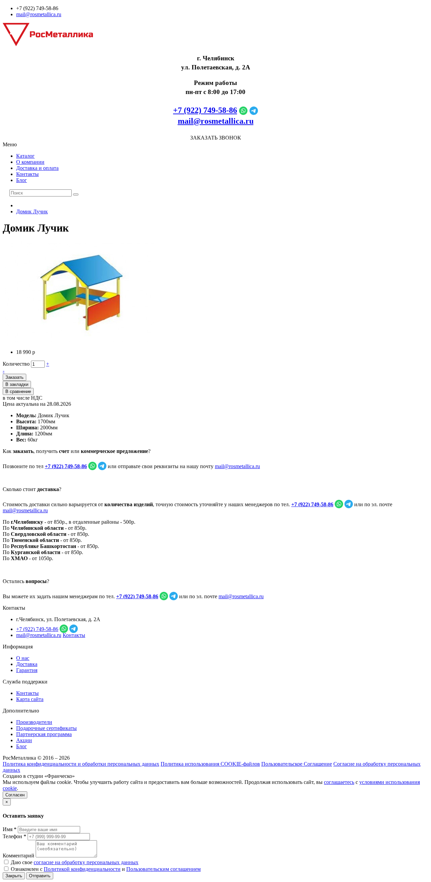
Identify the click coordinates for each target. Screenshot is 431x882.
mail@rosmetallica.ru (38, 14)
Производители (34, 722)
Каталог (25, 156)
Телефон (14, 836)
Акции (24, 740)
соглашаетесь (339, 782)
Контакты (27, 174)
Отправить (40, 875)
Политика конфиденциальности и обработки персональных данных (81, 764)
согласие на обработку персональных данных (86, 862)
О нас (22, 658)
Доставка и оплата (37, 168)
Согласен (15, 794)
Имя (9, 829)
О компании (30, 162)
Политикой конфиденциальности (82, 869)
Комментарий (18, 855)
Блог (21, 180)
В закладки (16, 384)
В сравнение (18, 391)
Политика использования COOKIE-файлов (210, 764)
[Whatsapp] (243, 110)
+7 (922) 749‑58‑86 (205, 110)
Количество (16, 364)
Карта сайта (29, 699)
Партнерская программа (44, 734)
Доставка (26, 664)
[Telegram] (254, 110)
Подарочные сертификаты (46, 728)
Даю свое (73, 862)
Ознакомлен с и (105, 869)
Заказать (14, 377)
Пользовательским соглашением (163, 869)
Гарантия (26, 670)
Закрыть (13, 875)
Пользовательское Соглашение (296, 764)
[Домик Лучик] (78, 340)
